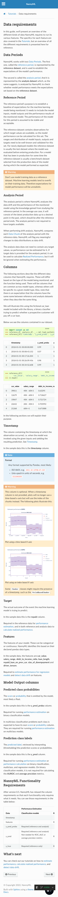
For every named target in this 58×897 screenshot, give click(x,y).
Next (48, 874)
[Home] (5, 14)
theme (30, 890)
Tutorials (12, 14)
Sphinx (16, 890)
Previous (11, 874)
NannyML (30, 4)
